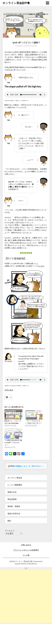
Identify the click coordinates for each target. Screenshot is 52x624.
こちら (41, 266)
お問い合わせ (26, 545)
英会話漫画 (12, 499)
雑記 (9, 521)
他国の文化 (12, 492)
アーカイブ (9, 530)
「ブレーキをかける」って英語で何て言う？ (33, 422)
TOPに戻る (8, 390)
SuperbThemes (21, 564)
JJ (11, 70)
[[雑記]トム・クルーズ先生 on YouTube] (13, 414)
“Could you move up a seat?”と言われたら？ (13, 442)
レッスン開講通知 (14, 485)
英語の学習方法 (13, 513)
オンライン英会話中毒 (16, 2)
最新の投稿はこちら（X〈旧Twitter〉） (27, 466)
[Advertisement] (26, 596)
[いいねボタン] (7, 397)
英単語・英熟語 (13, 506)
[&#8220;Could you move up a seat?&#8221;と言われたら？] (13, 434)
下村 (26, 55)
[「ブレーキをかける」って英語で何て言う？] (34, 414)
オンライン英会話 (14, 478)
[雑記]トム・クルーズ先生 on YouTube (12, 422)
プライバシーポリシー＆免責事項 (26, 550)
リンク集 (26, 555)
